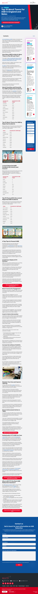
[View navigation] (31, 2)
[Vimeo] (10, 583)
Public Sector (6, 7)
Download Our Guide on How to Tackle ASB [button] (11, 22)
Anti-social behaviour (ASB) (7, 39)
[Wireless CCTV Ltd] (5, 2)
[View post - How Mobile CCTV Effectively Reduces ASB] (31, 106)
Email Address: (5, 542)
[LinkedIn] (8, 583)
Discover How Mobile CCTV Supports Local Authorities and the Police (12, 478)
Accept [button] (4, 591)
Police (28, 42)
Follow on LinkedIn (7, 26)
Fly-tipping (4, 65)
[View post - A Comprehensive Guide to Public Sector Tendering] (31, 78)
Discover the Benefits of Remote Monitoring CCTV (12, 286)
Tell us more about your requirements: (9, 550)
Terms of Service (29, 146)
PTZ (9, 497)
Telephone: (4, 545)
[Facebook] (5, 583)
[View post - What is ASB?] (31, 50)
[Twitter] (3, 583)
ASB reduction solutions (8, 484)
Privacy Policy (31, 145)
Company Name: (5, 537)
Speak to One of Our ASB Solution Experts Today (12, 511)
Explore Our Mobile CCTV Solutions (10, 432)
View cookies (11, 591)
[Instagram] (12, 583)
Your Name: (4, 533)
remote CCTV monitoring (14, 469)
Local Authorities (11, 245)
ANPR (14, 487)
